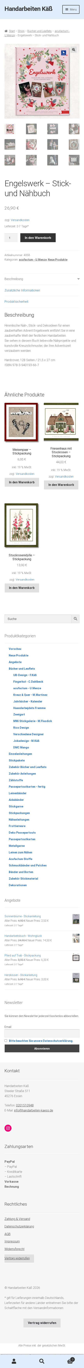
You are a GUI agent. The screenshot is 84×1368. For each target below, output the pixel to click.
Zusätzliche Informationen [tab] (22, 290)
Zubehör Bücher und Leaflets (27, 767)
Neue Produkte (57, 259)
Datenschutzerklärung (19, 1226)
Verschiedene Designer (28, 734)
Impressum (12, 1241)
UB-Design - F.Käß (25, 675)
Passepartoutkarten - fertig (27, 786)
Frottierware (17, 826)
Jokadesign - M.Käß (26, 740)
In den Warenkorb (38, 237)
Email (7, 1026)
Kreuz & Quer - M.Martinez (30, 694)
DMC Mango (21, 747)
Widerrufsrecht (14, 1249)
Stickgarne (16, 806)
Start (12, 31)
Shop (21, 31)
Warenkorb (64, 1358)
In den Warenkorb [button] (22, 482)
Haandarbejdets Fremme (29, 708)
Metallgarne (17, 845)
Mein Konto (14, 1361)
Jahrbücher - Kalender (27, 701)
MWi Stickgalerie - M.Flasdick (32, 721)
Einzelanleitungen (20, 753)
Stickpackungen (19, 813)
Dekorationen (18, 885)
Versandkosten (20, 220)
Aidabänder (16, 799)
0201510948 (25, 1105)
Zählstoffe (16, 780)
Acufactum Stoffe (20, 859)
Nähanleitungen (19, 819)
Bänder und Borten (21, 872)
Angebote (15, 662)
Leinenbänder (18, 793)
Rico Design (21, 727)
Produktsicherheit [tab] (16, 301)
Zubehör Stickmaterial (23, 878)
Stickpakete (17, 760)
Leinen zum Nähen (20, 852)
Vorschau (15, 648)
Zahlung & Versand (17, 1219)
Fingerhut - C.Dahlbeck (28, 681)
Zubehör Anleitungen (22, 773)
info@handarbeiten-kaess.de (33, 1110)
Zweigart (19, 714)
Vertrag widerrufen (17, 1258)
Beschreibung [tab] (13, 279)
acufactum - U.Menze (33, 259)
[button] (74, 50)
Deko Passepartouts (22, 832)
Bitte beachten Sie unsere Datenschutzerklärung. (41, 1040)
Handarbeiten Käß (28, 8)
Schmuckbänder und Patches (28, 865)
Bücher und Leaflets (39, 31)
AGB (7, 1234)
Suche (42, 1361)
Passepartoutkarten (22, 839)
